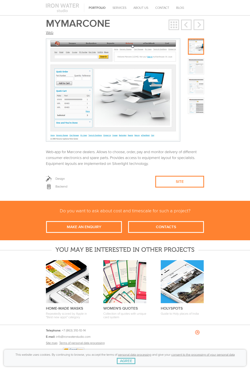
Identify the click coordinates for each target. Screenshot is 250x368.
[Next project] (199, 25)
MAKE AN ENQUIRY (84, 227)
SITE (180, 181)
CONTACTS (166, 227)
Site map (51, 343)
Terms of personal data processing (82, 343)
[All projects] (174, 25)
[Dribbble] (197, 346)
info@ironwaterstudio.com (73, 337)
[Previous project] (186, 25)
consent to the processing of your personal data (203, 355)
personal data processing (134, 355)
